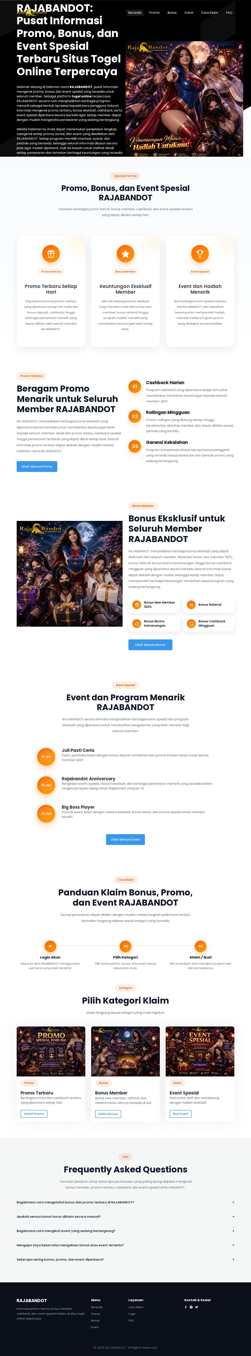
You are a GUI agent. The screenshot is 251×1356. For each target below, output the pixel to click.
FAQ (229, 12)
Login (132, 1314)
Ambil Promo (34, 1114)
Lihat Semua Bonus (150, 645)
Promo (154, 12)
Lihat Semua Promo (37, 466)
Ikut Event (180, 1114)
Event (189, 12)
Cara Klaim (209, 12)
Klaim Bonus (108, 1114)
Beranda (134, 12)
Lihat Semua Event (125, 839)
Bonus (172, 12)
